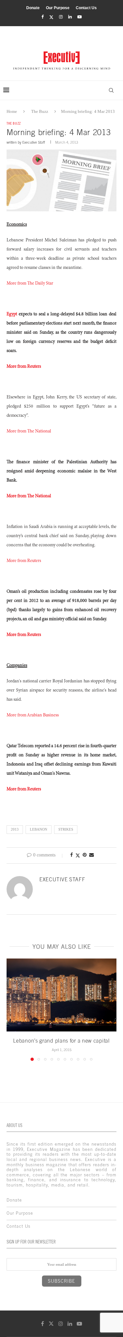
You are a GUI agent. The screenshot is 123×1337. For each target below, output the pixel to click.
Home (12, 111)
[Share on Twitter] (77, 855)
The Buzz (39, 111)
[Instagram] (61, 17)
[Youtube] (79, 17)
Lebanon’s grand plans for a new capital (61, 1041)
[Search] (111, 90)
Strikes (65, 829)
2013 (15, 829)
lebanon (38, 829)
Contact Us (86, 8)
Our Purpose (58, 8)
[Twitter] (51, 17)
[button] (12, 1009)
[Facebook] (42, 17)
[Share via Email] (91, 855)
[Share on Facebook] (71, 855)
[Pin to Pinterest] (85, 855)
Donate (33, 8)
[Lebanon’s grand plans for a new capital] (61, 995)
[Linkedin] (70, 17)
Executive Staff (33, 142)
